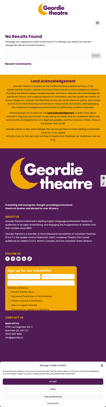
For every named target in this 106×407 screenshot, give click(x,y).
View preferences (53, 396)
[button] (101, 365)
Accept (53, 381)
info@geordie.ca (14, 337)
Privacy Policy (53, 403)
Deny (53, 389)
